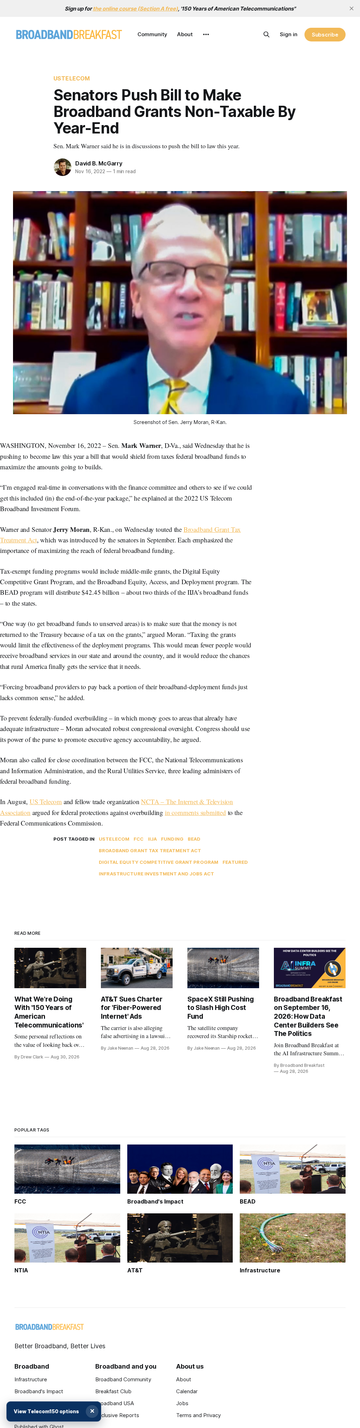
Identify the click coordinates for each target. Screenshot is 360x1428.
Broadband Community (123, 1379)
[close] (351, 8)
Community (152, 34)
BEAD (194, 839)
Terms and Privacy (198, 1415)
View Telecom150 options (46, 1411)
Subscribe (325, 34)
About (185, 34)
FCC (138, 839)
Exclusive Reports (117, 1415)
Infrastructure (30, 1379)
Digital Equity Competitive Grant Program (158, 862)
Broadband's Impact (38, 1391)
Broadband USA (114, 1403)
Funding (172, 839)
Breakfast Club (113, 1391)
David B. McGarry (98, 163)
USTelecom (71, 78)
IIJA (152, 839)
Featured (235, 862)
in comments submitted (195, 812)
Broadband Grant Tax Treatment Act (150, 850)
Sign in (288, 34)
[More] (206, 34)
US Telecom (46, 801)
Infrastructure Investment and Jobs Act (156, 873)
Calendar (187, 1391)
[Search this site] (266, 34)
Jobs (182, 1403)
